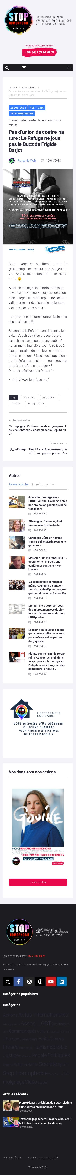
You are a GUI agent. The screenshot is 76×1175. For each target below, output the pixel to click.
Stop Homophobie (21, 113)
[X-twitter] (8, 981)
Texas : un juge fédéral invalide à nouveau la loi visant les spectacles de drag (45, 1121)
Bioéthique (60, 1024)
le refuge (15, 403)
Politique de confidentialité (43, 1157)
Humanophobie (50, 1047)
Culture (42, 1031)
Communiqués (22, 1031)
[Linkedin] (62, 981)
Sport (63, 1064)
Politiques (37, 107)
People (39, 1055)
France (11, 1047)
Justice (11, 1055)
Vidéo (31, 1082)
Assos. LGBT (29, 87)
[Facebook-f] (18, 981)
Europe (12, 1038)
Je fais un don (38, 882)
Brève (5, 1032)
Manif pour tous (36, 403)
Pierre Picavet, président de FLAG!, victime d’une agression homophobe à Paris (45, 1104)
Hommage (26, 1048)
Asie (17, 1024)
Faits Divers (51, 1039)
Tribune (59, 1074)
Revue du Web (27, 160)
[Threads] (40, 981)
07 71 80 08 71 (36, 956)
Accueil (13, 87)
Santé (32, 1064)
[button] (69, 67)
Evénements (29, 1039)
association (29, 397)
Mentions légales (12, 1157)
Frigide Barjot (50, 397)
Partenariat (25, 1056)
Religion (20, 1065)
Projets (8, 1065)
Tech (51, 1074)
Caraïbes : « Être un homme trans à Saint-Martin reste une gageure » (47, 541)
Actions (10, 1015)
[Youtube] (51, 981)
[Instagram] (29, 981)
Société (48, 1064)
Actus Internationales (43, 1014)
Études (43, 1082)
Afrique (8, 1024)
